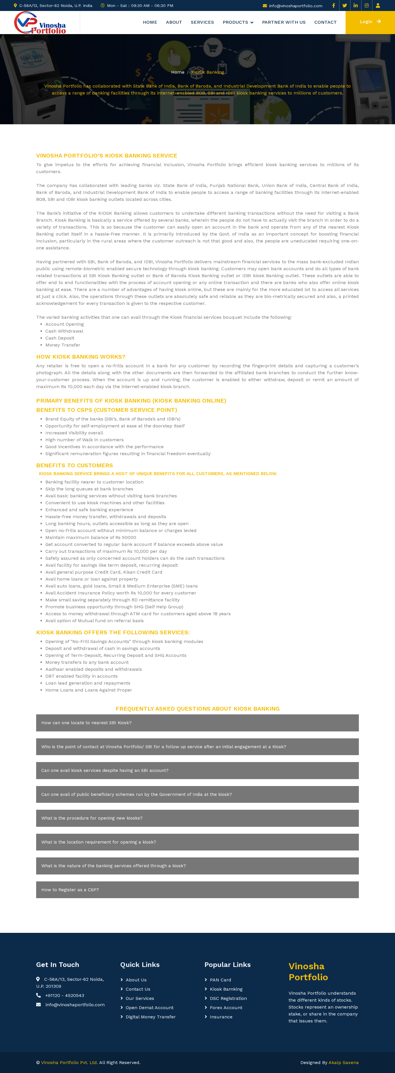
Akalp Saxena (343, 1062)
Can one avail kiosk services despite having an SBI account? (105, 770)
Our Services (140, 998)
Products (235, 22)
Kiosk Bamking (226, 989)
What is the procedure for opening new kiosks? (92, 818)
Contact (325, 22)
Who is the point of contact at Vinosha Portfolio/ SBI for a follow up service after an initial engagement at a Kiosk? (163, 746)
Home (150, 22)
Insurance (221, 1017)
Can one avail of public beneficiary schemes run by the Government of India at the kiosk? (136, 794)
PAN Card (220, 980)
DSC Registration (228, 998)
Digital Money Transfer (151, 1017)
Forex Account (226, 1007)
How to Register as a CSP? (70, 889)
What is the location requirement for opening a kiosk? (98, 842)
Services (202, 22)
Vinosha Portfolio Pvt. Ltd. (69, 1062)
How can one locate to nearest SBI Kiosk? (86, 722)
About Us (136, 980)
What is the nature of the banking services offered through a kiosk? (113, 865)
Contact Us (138, 989)
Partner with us (284, 22)
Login (366, 21)
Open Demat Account (149, 1007)
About (174, 22)
